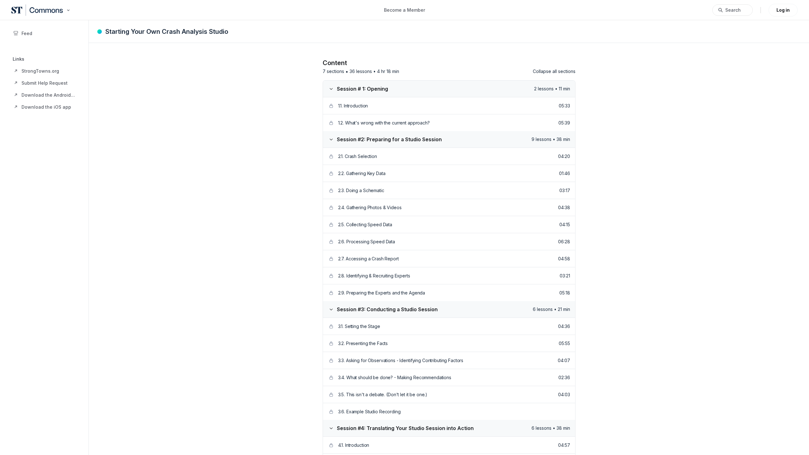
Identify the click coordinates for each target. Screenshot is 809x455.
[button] (44, 70)
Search (733, 10)
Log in (783, 10)
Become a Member (404, 10)
